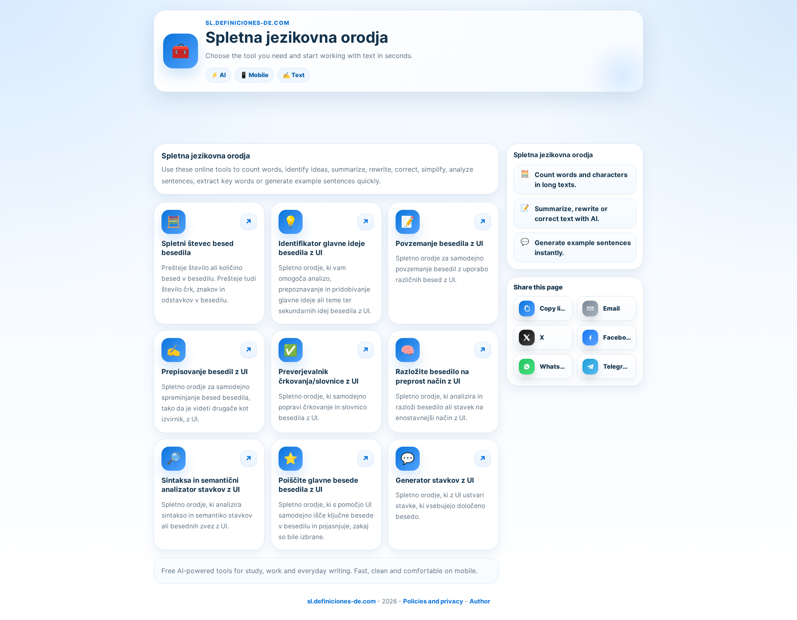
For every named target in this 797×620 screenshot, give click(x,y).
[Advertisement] (398, 117)
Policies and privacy (433, 601)
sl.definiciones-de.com (247, 22)
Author (479, 601)
